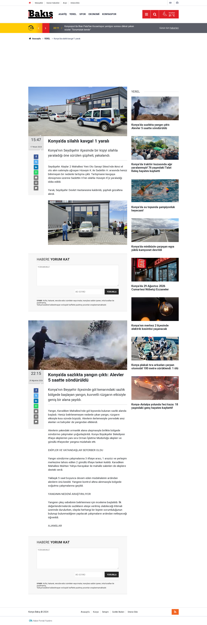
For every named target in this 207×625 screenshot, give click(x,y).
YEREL (73, 14)
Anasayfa (85, 612)
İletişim (105, 612)
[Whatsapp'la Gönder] (36, 172)
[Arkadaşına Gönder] (36, 177)
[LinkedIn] (36, 167)
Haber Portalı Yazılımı (42, 621)
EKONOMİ (94, 14)
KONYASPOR (109, 14)
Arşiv (65, 3)
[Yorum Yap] (36, 188)
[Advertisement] (103, 61)
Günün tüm (169, 28)
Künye (96, 612)
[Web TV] (170, 2)
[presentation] (38, 28)
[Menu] (146, 14)
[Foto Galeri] (177, 2)
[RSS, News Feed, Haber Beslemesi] (175, 612)
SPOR (82, 14)
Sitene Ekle (75, 3)
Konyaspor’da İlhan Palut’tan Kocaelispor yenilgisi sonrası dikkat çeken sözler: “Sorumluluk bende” (99, 28)
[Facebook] (36, 156)
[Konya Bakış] (40, 14)
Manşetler (39, 3)
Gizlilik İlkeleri (118, 612)
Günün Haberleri (52, 3)
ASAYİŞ (63, 14)
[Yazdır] (36, 183)
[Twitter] (36, 162)
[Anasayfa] (29, 3)
